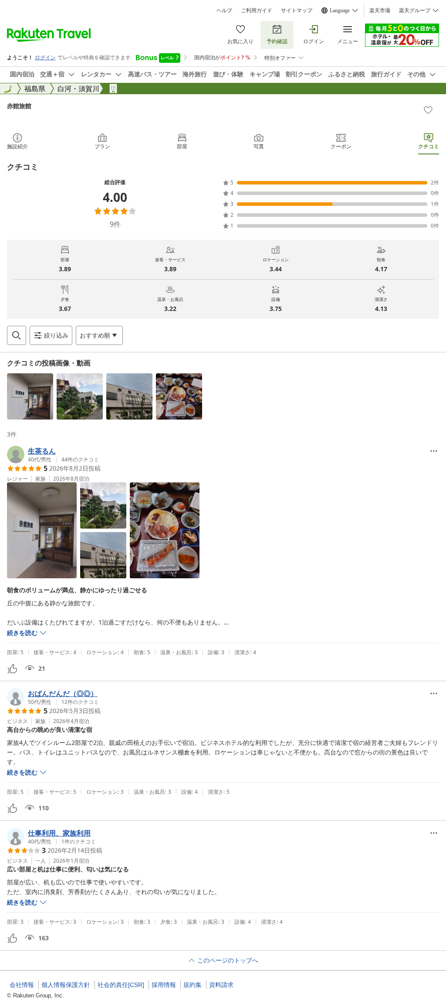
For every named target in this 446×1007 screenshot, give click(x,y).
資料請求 (221, 984)
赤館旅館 (19, 106)
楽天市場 (379, 10)
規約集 (192, 984)
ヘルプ (224, 10)
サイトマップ (296, 10)
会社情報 (22, 984)
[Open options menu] (434, 451)
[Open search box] (16, 335)
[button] (30, 396)
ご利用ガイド (256, 10)
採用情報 (164, 984)
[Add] (428, 110)
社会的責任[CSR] (121, 984)
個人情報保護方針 (65, 984)
